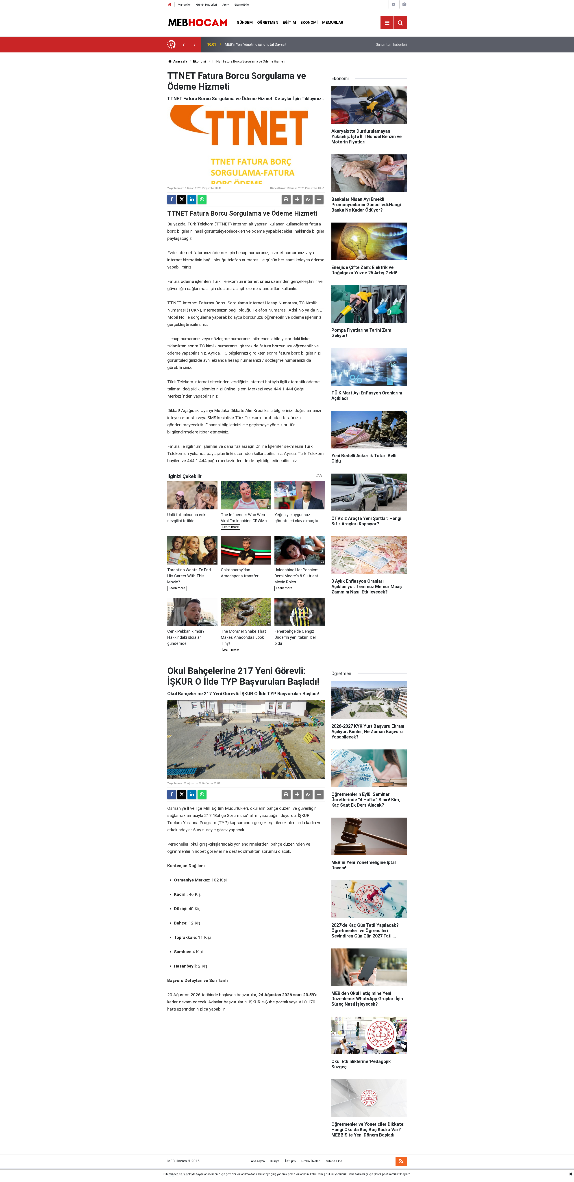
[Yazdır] (286, 199)
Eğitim (289, 22)
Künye (274, 1161)
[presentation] (183, 44)
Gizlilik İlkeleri (310, 1161)
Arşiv (225, 4)
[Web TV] (393, 4)
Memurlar (332, 22)
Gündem (245, 22)
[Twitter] (181, 199)
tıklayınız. (405, 1174)
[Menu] (387, 23)
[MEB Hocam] (197, 22)
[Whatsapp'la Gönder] (202, 199)
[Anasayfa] (169, 4)
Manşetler (184, 4)
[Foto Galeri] (404, 4)
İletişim (290, 1161)
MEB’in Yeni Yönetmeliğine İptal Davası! (255, 44)
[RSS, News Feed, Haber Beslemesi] (401, 1161)
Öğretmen (267, 22)
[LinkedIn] (191, 199)
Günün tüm (391, 44)
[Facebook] (171, 199)
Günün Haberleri (206, 4)
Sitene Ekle (241, 4)
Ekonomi (309, 22)
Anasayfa (180, 61)
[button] (297, 199)
